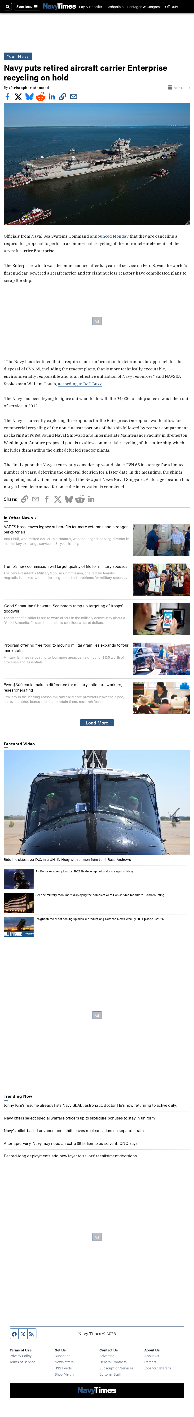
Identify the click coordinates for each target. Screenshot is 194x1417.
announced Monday (109, 236)
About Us (151, 1355)
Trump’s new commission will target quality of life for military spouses (65, 566)
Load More (97, 722)
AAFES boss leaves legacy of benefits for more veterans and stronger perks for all (66, 529)
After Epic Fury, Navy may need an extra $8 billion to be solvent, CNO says (71, 1143)
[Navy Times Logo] (59, 6)
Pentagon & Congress (144, 6)
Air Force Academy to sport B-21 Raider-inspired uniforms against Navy (84, 871)
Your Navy (18, 56)
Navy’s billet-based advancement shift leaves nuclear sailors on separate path (74, 1130)
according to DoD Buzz (80, 383)
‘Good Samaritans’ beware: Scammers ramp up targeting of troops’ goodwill (63, 608)
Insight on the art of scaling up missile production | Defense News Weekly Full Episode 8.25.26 (99, 918)
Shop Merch (64, 1374)
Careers (150, 1361)
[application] (97, 802)
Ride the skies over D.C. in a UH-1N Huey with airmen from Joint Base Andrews (67, 859)
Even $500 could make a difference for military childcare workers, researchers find (63, 687)
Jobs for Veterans (157, 1367)
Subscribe (63, 1355)
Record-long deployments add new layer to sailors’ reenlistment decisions (70, 1156)
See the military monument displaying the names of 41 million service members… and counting (99, 895)
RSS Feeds (63, 1367)
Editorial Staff (110, 1374)
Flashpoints (114, 6)
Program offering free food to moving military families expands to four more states (66, 647)
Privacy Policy (20, 1355)
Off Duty (171, 6)
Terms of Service (22, 1361)
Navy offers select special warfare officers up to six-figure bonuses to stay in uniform (79, 1118)
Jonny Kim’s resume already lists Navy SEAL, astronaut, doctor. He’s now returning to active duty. (90, 1105)
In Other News (18, 517)
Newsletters (64, 1361)
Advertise (106, 1355)
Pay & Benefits (90, 6)
